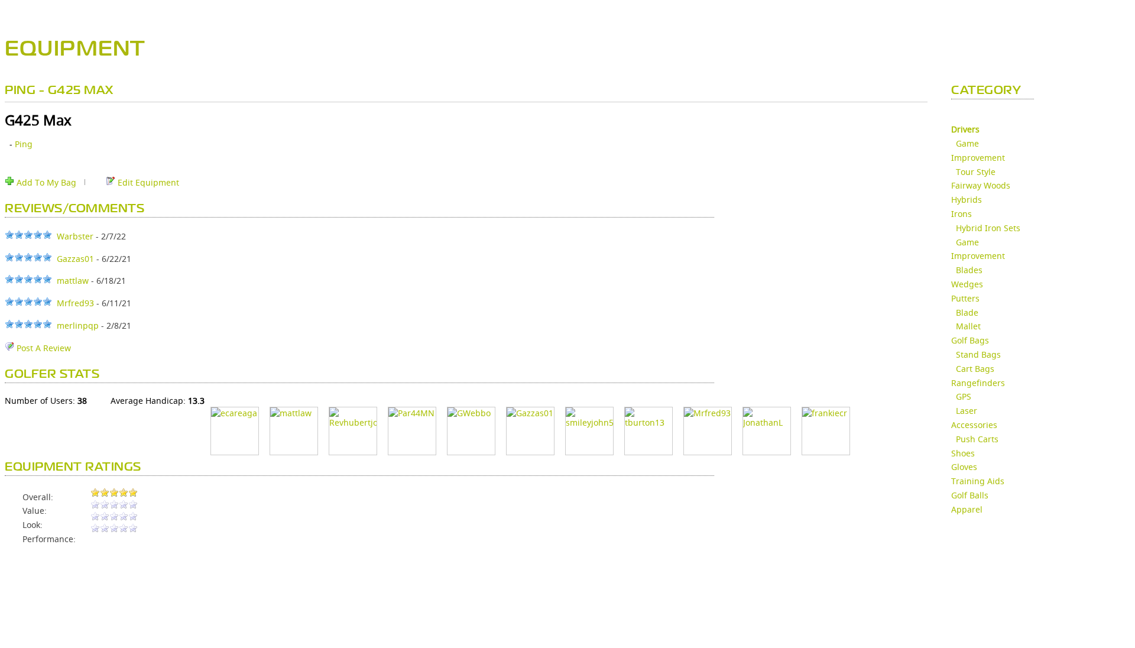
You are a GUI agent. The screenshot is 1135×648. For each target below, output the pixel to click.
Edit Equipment (147, 182)
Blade (967, 312)
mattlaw (73, 280)
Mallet (968, 326)
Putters (965, 298)
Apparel (966, 509)
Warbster (75, 236)
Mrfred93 (75, 303)
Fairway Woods (980, 185)
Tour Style (975, 171)
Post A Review (42, 348)
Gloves (964, 466)
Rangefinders (978, 382)
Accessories (974, 424)
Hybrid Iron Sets (988, 228)
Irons (961, 213)
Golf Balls (969, 495)
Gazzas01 (75, 258)
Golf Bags (970, 340)
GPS (963, 396)
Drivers (965, 129)
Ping (24, 144)
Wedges (967, 284)
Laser (966, 410)
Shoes (963, 453)
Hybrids (966, 199)
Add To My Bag (45, 182)
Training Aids (977, 481)
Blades (969, 270)
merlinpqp (78, 325)
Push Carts (977, 439)
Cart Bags (975, 368)
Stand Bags (978, 354)
